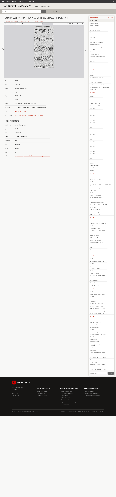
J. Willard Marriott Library (17, 387)
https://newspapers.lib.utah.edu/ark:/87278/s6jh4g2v (29, 115)
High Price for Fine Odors (95, 30)
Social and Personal (94, 54)
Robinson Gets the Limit (95, 252)
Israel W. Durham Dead (95, 59)
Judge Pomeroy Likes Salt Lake (96, 42)
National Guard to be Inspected (97, 261)
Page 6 (93, 217)
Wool (91, 247)
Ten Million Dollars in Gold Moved (97, 303)
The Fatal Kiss (93, 301)
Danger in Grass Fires (95, 25)
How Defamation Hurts (95, 101)
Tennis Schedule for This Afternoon (97, 352)
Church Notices (93, 233)
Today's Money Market (95, 237)
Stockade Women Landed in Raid (97, 202)
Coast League (93, 350)
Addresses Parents (94, 280)
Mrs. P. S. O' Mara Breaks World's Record (99, 355)
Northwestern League (95, 341)
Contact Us (14, 1)
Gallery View (30, 21)
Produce (92, 249)
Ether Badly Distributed (95, 209)
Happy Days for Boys (94, 285)
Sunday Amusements (94, 98)
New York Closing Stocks (95, 240)
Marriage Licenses (94, 282)
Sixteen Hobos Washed (95, 268)
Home (3, 1)
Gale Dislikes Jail (93, 270)
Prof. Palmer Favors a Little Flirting (97, 311)
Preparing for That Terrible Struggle (98, 369)
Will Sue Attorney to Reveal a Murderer (98, 313)
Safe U (87, 411)
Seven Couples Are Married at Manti (98, 80)
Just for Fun (92, 163)
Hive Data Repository (66, 404)
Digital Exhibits (64, 395)
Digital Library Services (42, 391)
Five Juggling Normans (95, 32)
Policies (101, 411)
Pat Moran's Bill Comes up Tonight (97, 275)
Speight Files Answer (94, 273)
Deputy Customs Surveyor (95, 44)
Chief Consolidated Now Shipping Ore (98, 223)
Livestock (92, 245)
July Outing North (93, 207)
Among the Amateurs (94, 327)
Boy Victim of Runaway (95, 188)
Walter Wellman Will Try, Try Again (97, 308)
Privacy (63, 411)
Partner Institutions (89, 391)
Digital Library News (65, 400)
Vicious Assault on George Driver (97, 77)
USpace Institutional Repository (68, 402)
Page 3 (93, 69)
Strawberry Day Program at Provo (97, 56)
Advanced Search (52, 12)
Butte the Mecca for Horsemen (97, 367)
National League (93, 336)
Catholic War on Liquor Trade (96, 306)
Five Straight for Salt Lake (95, 322)
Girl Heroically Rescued (95, 35)
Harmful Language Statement (26, 1)
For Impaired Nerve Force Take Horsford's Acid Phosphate (100, 184)
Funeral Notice (93, 63)
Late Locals (92, 37)
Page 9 (93, 316)
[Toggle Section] (90, 69)
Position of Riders (94, 362)
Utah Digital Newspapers (67, 393)
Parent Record (39, 21)
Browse (8, 1)
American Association (95, 348)
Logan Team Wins (94, 325)
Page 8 (93, 288)
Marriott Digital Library (66, 391)
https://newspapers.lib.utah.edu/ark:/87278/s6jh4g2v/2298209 (32, 156)
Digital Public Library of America (92, 395)
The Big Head (93, 190)
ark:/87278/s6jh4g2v (21, 111)
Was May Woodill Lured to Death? (97, 294)
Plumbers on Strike (94, 51)
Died (91, 66)
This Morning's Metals (95, 228)
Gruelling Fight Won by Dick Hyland (97, 364)
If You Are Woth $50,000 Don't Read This (99, 204)
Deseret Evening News (42, 6)
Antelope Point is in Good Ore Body (97, 230)
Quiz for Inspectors (94, 193)
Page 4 (93, 92)
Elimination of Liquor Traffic (96, 82)
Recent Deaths (93, 89)
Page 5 (93, 173)
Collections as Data (65, 397)
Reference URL (22, 21)
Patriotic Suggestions (94, 165)
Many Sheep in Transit (95, 214)
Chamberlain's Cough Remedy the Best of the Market (101, 212)
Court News (92, 49)
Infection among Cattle (95, 103)
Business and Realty (94, 235)
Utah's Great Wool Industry (96, 197)
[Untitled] (92, 73)
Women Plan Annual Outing (96, 47)
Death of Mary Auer (94, 23)
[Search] (43, 11)
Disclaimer (94, 411)
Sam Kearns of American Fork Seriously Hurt (99, 84)
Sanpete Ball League (94, 332)
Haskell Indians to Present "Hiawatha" (98, 299)
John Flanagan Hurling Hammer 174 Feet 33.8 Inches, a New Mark (101, 344)
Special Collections (41, 393)
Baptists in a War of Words (96, 106)
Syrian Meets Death (94, 266)
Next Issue (110, 17)
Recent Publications (94, 168)
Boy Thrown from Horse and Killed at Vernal (99, 87)
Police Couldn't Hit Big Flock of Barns (98, 357)
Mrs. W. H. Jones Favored (95, 195)
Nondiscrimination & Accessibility (75, 411)
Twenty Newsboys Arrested (96, 200)
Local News (92, 61)
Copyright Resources (42, 395)
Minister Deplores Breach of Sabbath (98, 278)
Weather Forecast (94, 40)
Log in (113, 1)
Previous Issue (94, 17)
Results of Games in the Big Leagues (98, 334)
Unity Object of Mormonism (96, 179)
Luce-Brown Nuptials (94, 28)
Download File (9, 21)
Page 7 (93, 255)
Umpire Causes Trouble (95, 359)
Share (15, 21)
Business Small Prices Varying (96, 242)
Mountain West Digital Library (92, 393)
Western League (93, 339)
